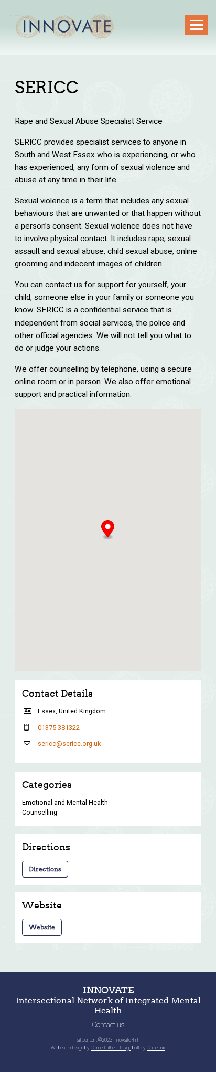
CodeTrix (156, 1048)
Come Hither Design (111, 1048)
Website (42, 927)
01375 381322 (59, 727)
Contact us (108, 1025)
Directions (45, 869)
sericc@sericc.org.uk (69, 744)
